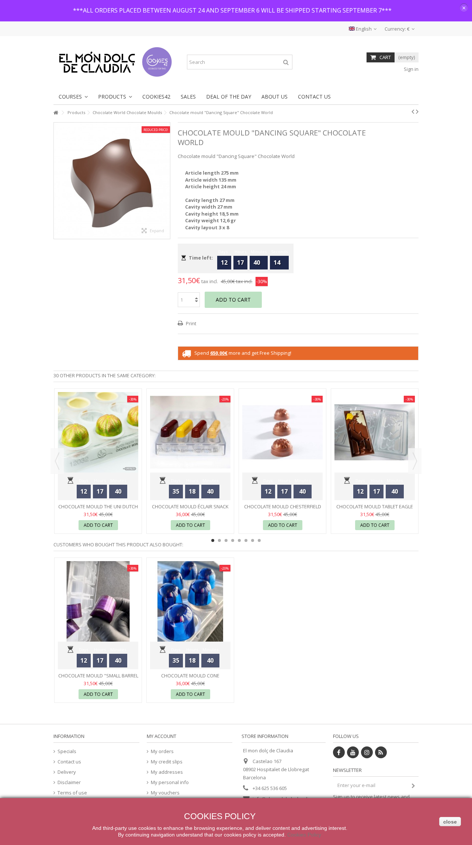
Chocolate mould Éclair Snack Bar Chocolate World (190, 509)
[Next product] (417, 111)
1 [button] (212, 540)
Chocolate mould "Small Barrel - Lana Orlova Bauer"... (98, 678)
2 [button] (219, 540)
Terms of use (72, 793)
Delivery (67, 772)
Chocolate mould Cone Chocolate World (190, 678)
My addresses (167, 772)
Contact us (69, 762)
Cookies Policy (304, 835)
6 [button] (245, 540)
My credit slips (167, 762)
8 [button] (259, 540)
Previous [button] (57, 461)
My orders (162, 751)
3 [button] (226, 540)
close (450, 822)
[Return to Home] (55, 112)
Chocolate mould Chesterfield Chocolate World (282, 509)
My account (161, 736)
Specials (67, 751)
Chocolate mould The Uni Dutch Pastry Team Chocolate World (98, 509)
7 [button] (252, 540)
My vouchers (165, 793)
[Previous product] (413, 111)
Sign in (411, 69)
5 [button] (239, 540)
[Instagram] (367, 752)
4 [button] (232, 540)
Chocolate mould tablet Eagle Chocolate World (374, 509)
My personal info (170, 782)
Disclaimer (69, 782)
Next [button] (414, 461)
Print (190, 323)
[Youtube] (353, 752)
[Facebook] (339, 752)
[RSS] (381, 752)
